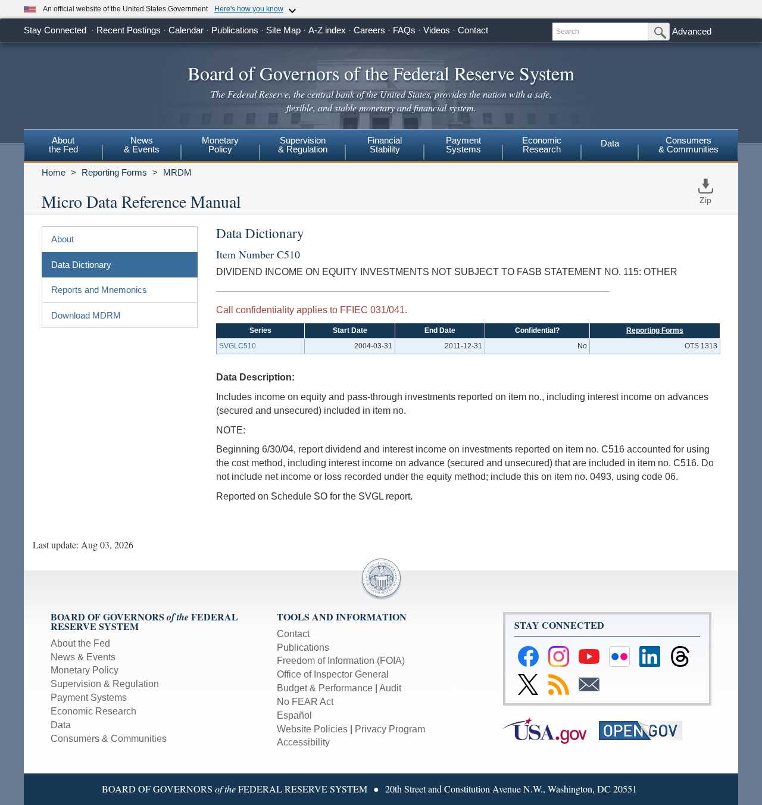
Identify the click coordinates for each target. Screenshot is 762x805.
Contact (473, 30)
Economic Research (93, 711)
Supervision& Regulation (302, 144)
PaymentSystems (463, 144)
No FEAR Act (305, 702)
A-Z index (327, 30)
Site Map (283, 30)
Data (610, 143)
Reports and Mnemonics (99, 290)
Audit (390, 688)
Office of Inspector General (333, 674)
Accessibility (303, 742)
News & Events (83, 657)
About (62, 239)
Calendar (186, 30)
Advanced (691, 31)
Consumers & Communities (688, 144)
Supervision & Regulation (105, 684)
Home (53, 172)
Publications (234, 30)
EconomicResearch (541, 144)
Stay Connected (55, 30)
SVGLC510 (237, 346)
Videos (436, 30)
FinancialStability (384, 144)
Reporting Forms (114, 172)
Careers (369, 30)
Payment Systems (89, 697)
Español (294, 715)
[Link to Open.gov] (645, 730)
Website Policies (312, 729)
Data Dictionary (81, 265)
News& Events (142, 144)
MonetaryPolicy (220, 144)
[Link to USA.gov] (551, 730)
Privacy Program (390, 729)
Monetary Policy (84, 670)
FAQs (404, 30)
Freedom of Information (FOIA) (341, 661)
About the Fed (80, 643)
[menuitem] (63, 146)
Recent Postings (128, 30)
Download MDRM (86, 315)
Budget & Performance (325, 688)
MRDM (177, 172)
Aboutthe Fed (63, 144)
